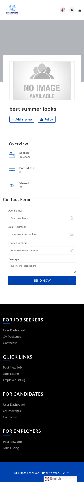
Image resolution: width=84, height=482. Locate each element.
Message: (14, 259)
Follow (48, 119)
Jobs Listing (11, 373)
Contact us (10, 343)
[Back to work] (22, 10)
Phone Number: (17, 243)
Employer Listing (14, 380)
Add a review (23, 119)
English (55, 478)
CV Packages (12, 336)
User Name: (15, 210)
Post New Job (12, 367)
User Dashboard (14, 330)
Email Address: (17, 226)
